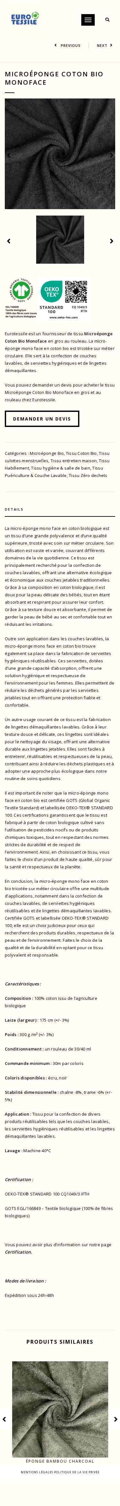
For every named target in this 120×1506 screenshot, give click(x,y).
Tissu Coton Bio (81, 453)
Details (14, 509)
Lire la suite (64, 1445)
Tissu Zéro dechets (88, 475)
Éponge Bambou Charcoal (60, 1461)
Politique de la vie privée (77, 1472)
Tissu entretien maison (74, 461)
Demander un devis (42, 419)
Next (102, 45)
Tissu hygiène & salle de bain (60, 468)
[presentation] (9, 155)
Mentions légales (37, 1472)
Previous (70, 45)
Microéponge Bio (47, 453)
